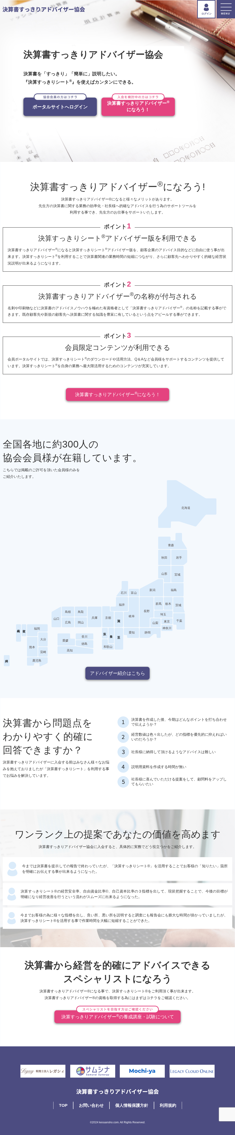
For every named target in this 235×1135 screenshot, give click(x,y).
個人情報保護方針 (131, 1105)
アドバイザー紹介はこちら (117, 673)
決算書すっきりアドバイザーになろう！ (117, 394)
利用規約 (168, 1105)
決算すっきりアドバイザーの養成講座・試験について (117, 1017)
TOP (63, 1105)
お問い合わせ (91, 1105)
